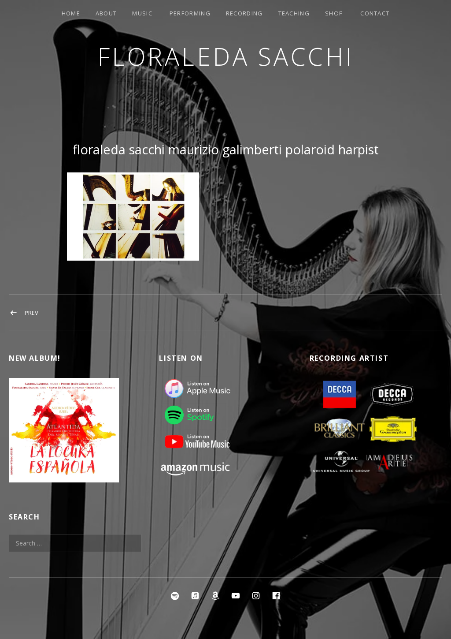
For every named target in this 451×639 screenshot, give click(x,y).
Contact (374, 13)
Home (71, 13)
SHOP (334, 13)
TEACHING (294, 13)
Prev (31, 313)
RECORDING (244, 13)
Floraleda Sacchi (225, 56)
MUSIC (142, 13)
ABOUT (106, 13)
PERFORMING (190, 13)
